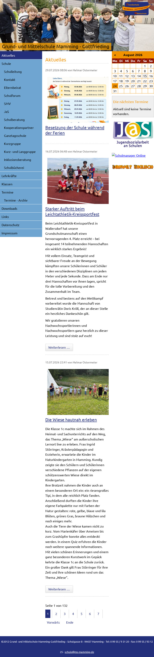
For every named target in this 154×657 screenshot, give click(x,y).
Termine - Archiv (15, 200)
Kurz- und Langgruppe (20, 151)
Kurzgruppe (12, 143)
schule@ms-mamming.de (79, 652)
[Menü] (137, 8)
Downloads (9, 208)
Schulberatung (14, 119)
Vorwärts (53, 622)
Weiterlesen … (60, 347)
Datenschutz (10, 225)
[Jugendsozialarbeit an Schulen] (133, 134)
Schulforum (12, 95)
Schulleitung (13, 71)
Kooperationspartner (19, 127)
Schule (6, 63)
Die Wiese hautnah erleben (71, 419)
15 (145, 76)
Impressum (9, 233)
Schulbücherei (14, 168)
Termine (7, 192)
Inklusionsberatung (17, 159)
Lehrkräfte (9, 176)
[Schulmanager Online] (133, 156)
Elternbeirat (12, 87)
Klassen (7, 184)
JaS (6, 111)
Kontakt (9, 79)
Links (5, 217)
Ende (69, 622)
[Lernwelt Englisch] (133, 167)
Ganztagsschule (15, 135)
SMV (7, 103)
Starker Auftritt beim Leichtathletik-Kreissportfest (72, 211)
